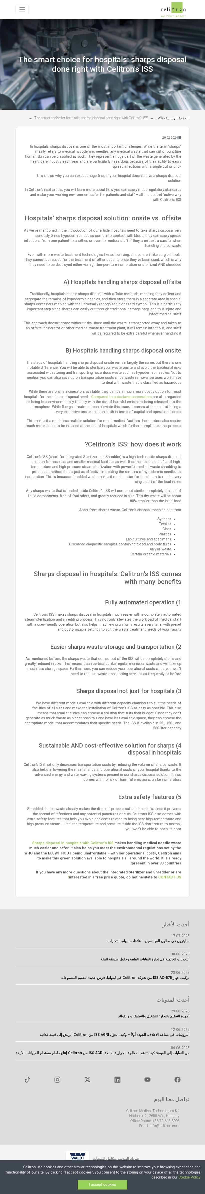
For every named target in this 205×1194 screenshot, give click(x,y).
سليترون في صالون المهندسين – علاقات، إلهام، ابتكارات (149, 941)
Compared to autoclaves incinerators (121, 397)
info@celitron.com (165, 1126)
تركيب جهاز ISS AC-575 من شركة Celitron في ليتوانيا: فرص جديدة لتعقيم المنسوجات (125, 978)
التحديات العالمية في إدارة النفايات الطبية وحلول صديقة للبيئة (145, 959)
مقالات (161, 118)
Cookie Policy (189, 1177)
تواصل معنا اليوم (172, 1099)
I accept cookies (102, 1185)
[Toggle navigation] (22, 9)
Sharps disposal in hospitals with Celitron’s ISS (73, 843)
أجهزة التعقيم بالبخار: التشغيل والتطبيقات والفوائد (154, 1016)
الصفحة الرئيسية (178, 118)
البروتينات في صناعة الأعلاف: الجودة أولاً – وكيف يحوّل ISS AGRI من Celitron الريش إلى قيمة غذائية (115, 1035)
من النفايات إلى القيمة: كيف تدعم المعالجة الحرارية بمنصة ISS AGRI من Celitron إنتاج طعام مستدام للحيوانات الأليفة (103, 1053)
